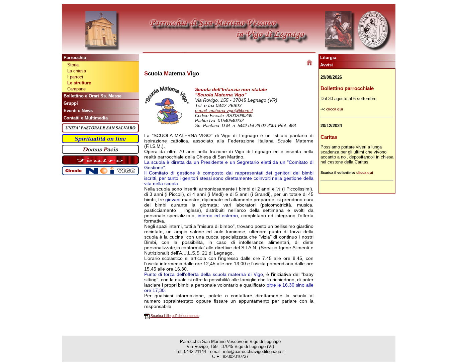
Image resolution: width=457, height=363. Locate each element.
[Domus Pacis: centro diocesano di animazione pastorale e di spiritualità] (100, 152)
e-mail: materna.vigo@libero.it (224, 110)
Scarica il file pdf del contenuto (175, 316)
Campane (76, 88)
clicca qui (334, 109)
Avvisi (326, 64)
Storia (73, 64)
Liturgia (328, 57)
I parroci (75, 76)
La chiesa (76, 70)
